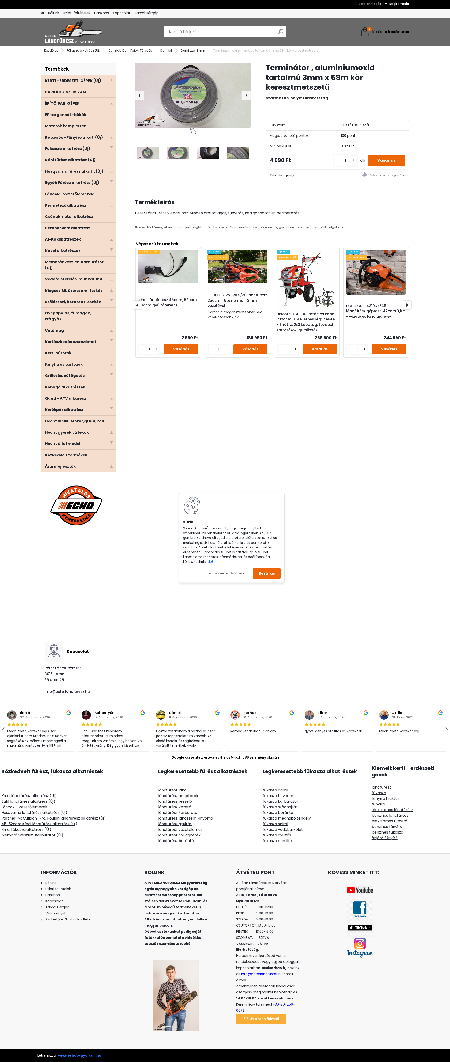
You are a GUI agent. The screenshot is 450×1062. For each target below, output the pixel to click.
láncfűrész (381, 787)
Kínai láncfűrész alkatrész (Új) (28, 795)
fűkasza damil (275, 790)
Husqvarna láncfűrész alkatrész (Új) (34, 812)
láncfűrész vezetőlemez (180, 829)
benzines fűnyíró (387, 826)
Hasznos (101, 13)
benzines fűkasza (387, 832)
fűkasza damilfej (277, 840)
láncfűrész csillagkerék (179, 835)
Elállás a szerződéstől (261, 1019)
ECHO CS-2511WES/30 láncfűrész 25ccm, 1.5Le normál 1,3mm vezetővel (237, 300)
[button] (446, 729)
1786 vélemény (253, 757)
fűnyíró (378, 804)
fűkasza (379, 793)
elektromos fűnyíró (389, 821)
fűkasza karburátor (280, 801)
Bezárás (267, 573)
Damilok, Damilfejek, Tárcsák (130, 50)
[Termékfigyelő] (373, 175)
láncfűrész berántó (176, 840)
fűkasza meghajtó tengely (287, 818)
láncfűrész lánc (172, 790)
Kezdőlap (51, 50)
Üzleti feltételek (76, 13)
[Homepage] (42, 13)
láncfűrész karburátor (178, 812)
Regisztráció (399, 3)
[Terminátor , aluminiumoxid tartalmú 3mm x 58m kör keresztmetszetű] (193, 95)
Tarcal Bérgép (146, 13)
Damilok (166, 50)
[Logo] (73, 32)
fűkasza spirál (275, 824)
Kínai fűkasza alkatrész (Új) (26, 829)
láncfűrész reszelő (175, 801)
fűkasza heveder (278, 795)
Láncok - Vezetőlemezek (24, 807)
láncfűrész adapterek (178, 795)
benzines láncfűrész (390, 815)
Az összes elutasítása (227, 573)
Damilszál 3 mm (193, 50)
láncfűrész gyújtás (175, 824)
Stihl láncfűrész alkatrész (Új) (28, 801)
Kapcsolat (122, 13)
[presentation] (139, 95)
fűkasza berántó (278, 812)
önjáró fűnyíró (385, 838)
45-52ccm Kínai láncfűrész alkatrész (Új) (39, 824)
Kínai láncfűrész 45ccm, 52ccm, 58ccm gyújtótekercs (168, 302)
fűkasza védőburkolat (283, 829)
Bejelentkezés (370, 3)
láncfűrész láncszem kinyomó (185, 818)
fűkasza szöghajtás (280, 807)
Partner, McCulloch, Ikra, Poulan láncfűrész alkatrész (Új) (53, 818)
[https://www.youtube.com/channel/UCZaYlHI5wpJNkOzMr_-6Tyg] (360, 889)
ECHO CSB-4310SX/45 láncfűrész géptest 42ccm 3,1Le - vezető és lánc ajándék (375, 311)
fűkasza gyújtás (277, 835)
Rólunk (53, 13)
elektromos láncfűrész (392, 809)
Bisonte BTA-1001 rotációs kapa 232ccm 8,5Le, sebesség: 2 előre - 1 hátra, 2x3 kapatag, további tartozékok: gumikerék (306, 322)
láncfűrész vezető (174, 807)
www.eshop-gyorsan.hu (79, 1055)
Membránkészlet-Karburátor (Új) (32, 835)
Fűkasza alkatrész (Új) (83, 50)
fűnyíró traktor (385, 798)
